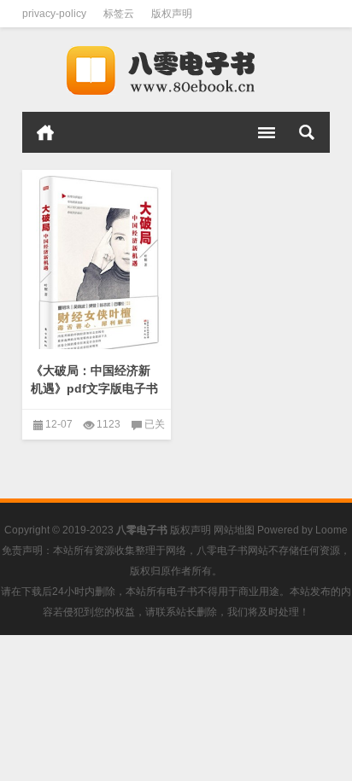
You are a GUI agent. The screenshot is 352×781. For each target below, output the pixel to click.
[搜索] (307, 132)
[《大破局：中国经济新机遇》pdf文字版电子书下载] (96, 263)
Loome (331, 530)
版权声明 (171, 14)
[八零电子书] (176, 70)
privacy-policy (54, 14)
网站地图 (234, 530)
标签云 (118, 14)
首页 (45, 132)
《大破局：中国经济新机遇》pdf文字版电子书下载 (94, 388)
